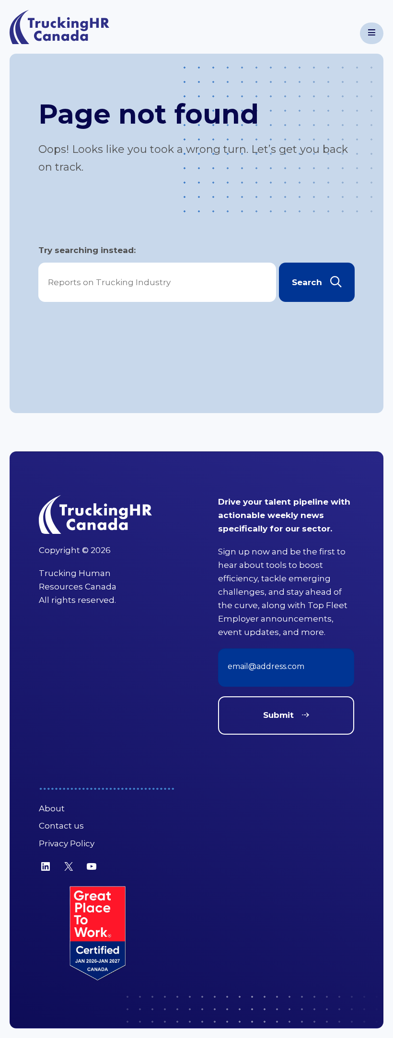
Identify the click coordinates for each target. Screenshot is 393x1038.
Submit (278, 715)
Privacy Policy (66, 843)
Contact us (61, 825)
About (52, 808)
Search (307, 282)
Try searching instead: (87, 250)
